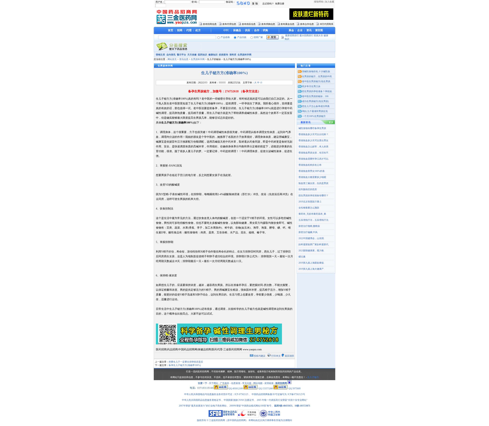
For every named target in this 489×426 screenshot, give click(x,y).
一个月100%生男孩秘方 (314, 116)
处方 (198, 30)
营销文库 (160, 54)
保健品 (237, 30)
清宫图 (319, 30)
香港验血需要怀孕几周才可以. (314, 158)
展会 (291, 30)
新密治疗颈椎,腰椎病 (309, 226)
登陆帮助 (318, 1)
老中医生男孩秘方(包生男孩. (316, 81)
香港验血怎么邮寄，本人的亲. (314, 146)
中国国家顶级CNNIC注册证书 (239, 400)
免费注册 (279, 3)
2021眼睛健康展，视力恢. (311, 250)
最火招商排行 (306, 35)
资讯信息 (183, 59)
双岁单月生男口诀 (311, 86)
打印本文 (276, 356)
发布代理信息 (229, 24)
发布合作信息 (307, 24)
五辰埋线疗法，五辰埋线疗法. (314, 220)
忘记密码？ (268, 3)
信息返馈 (235, 383)
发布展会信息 (287, 24)
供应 (247, 30)
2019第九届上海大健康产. (311, 269)
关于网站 (213, 383)
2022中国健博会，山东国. (311, 238)
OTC (226, 30)
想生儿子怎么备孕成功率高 (316, 106)
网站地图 (257, 383)
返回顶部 (289, 356)
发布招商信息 (210, 24)
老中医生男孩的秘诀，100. (315, 96)
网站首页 (172, 59)
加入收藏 (329, 1)
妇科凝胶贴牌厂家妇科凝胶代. (314, 244)
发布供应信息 (249, 24)
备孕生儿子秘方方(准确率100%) (185, 365)
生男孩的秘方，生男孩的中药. (317, 76)
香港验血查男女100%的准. (312, 171)
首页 (170, 30)
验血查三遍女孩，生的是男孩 (313, 183)
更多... (332, 122)
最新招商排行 (292, 35)
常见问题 (246, 383)
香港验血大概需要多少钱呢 (312, 177)
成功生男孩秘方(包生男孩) (315, 101)
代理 (189, 30)
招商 (179, 30)
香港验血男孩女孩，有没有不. (314, 152)
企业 (300, 30)
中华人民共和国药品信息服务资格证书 (201, 400)
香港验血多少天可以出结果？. (314, 134)
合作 (256, 30)
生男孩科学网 (244, 54)
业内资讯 (171, 54)
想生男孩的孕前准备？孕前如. (317, 91)
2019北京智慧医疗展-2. (310, 201)
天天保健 (192, 54)
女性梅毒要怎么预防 (309, 207)
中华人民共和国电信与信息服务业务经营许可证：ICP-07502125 (216, 394)
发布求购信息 (268, 24)
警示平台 (181, 54)
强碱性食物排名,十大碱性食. (316, 71)
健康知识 (213, 54)
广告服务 (224, 383)
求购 (265, 30)
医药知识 (202, 54)
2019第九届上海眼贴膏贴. (311, 262)
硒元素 (302, 256)
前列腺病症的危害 (308, 189)
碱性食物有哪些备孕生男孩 (312, 128)
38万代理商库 (326, 24)
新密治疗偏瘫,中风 (308, 232)
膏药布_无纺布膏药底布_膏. (313, 214)
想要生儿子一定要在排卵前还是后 (186, 361)
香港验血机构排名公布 (310, 165)
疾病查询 (223, 54)
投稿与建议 (259, 356)
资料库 (232, 54)
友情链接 (269, 383)
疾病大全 (318, 35)
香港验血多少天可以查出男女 (313, 140)
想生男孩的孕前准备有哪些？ (313, 195)
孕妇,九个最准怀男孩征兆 (315, 111)
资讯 (309, 30)
